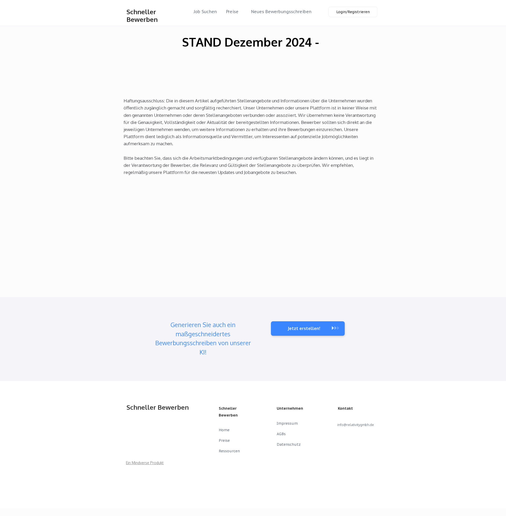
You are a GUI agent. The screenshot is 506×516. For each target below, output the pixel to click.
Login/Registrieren (353, 11)
